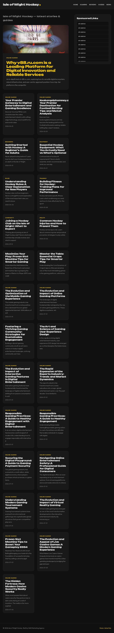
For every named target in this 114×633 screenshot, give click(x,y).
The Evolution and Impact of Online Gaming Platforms (52, 294)
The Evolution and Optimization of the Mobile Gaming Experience (18, 295)
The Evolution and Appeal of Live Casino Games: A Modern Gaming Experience (52, 544)
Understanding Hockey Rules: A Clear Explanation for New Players (17, 185)
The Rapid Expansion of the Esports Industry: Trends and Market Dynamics (53, 374)
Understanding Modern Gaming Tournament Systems (16, 504)
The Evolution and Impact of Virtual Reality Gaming (52, 503)
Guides (101, 4)
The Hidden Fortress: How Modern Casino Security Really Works (15, 586)
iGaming (83, 4)
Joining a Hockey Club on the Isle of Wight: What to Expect (17, 224)
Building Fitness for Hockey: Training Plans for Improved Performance (52, 186)
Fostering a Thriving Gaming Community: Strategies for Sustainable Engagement (16, 333)
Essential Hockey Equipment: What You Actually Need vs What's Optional (53, 149)
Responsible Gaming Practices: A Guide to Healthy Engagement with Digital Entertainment (18, 420)
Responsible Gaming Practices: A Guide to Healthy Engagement (52, 417)
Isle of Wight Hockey (21, 4)
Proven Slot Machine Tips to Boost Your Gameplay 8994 (16, 543)
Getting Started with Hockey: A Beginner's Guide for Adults (16, 149)
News (109, 4)
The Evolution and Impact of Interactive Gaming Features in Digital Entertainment (17, 375)
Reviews (92, 4)
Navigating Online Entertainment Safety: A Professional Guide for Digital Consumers (53, 465)
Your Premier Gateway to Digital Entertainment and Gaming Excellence (18, 104)
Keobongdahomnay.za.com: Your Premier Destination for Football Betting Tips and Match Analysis (59, 107)
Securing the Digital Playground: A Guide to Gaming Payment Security (18, 462)
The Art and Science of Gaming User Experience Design (52, 330)
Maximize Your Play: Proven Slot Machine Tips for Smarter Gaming (16, 257)
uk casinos (82, 24)
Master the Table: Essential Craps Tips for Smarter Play (52, 257)
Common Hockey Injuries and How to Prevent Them (53, 223)
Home (75, 4)
